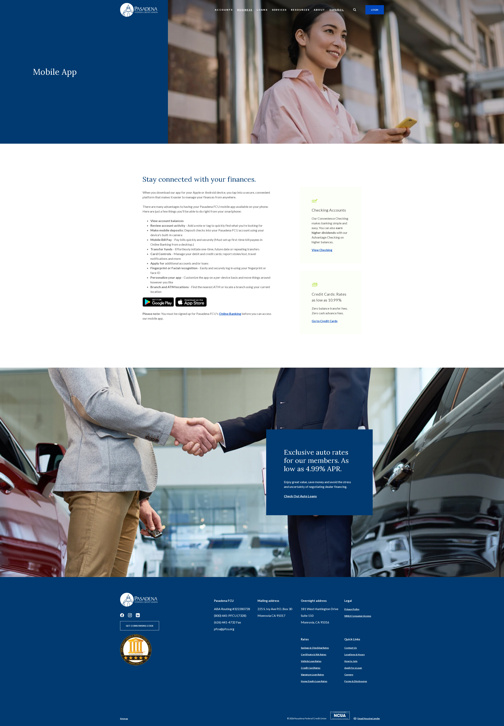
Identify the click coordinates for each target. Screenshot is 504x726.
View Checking (322, 250)
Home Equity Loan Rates (314, 681)
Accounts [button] (224, 9)
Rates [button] (305, 639)
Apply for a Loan (353, 668)
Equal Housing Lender (369, 718)
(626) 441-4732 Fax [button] (227, 622)
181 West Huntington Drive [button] (319, 609)
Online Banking (230, 313)
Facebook (122, 615)
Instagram (130, 615)
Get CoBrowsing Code (139, 625)
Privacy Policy (351, 609)
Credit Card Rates (310, 668)
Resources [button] (300, 9)
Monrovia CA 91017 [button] (271, 615)
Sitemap (124, 718)
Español (337, 9)
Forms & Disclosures (355, 681)
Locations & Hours (354, 654)
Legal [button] (348, 600)
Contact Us (350, 647)
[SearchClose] (355, 9)
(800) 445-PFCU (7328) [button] (230, 615)
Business (244, 9)
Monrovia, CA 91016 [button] (315, 622)
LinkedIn (138, 615)
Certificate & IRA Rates (313, 654)
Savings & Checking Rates (315, 647)
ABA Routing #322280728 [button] (232, 609)
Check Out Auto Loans (300, 496)
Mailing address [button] (268, 600)
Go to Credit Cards (324, 321)
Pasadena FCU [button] (224, 600)
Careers (348, 674)
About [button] (319, 9)
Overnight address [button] (314, 600)
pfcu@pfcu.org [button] (224, 629)
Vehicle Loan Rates (311, 661)
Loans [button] (262, 9)
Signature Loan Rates (312, 674)
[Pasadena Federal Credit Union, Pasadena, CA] (139, 10)
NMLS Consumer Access (357, 616)
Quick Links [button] (352, 639)
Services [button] (279, 9)
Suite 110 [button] (307, 615)
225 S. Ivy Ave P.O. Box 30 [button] (275, 609)
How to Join (350, 661)
